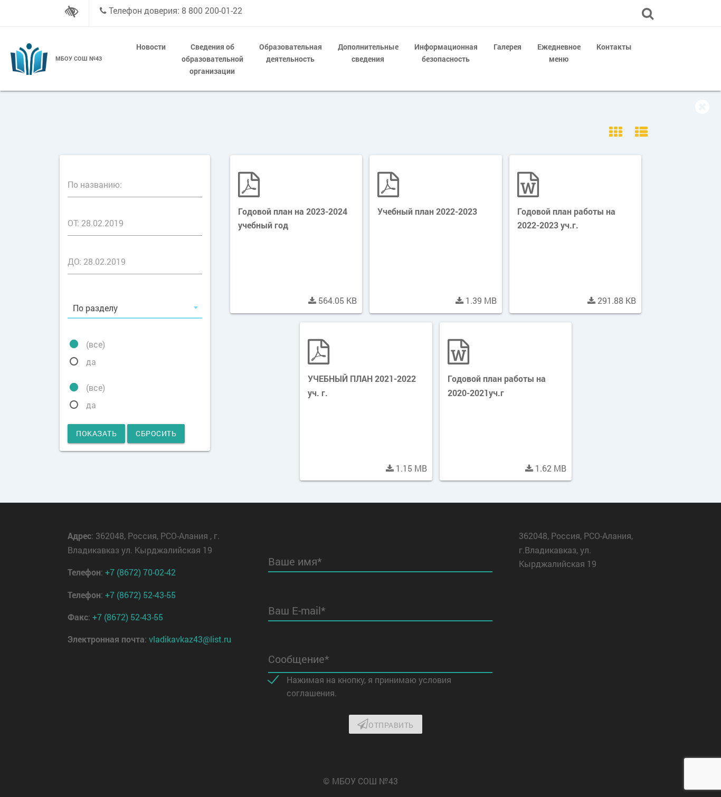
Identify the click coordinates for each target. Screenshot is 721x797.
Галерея (507, 47)
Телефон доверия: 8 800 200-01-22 (175, 10)
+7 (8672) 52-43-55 (140, 594)
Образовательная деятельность (290, 53)
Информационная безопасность (446, 53)
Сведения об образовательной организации (212, 59)
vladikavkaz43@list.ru (190, 639)
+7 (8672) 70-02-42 (140, 572)
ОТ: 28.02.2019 (96, 222)
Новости (151, 47)
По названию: (95, 184)
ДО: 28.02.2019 (97, 261)
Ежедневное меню (559, 53)
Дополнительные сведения (368, 53)
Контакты (614, 47)
